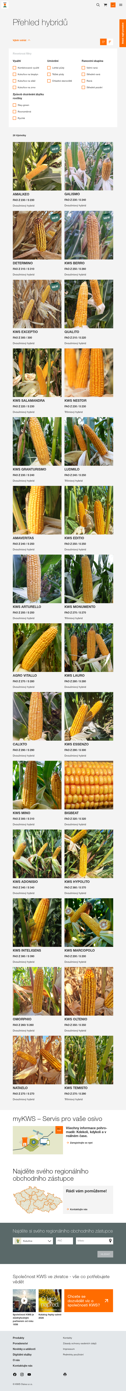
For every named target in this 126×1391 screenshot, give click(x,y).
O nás (16, 1360)
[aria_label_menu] (121, 5)
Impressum (69, 1348)
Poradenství (20, 1343)
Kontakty (67, 1337)
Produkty (18, 1337)
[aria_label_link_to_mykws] (113, 4)
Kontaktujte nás (22, 1365)
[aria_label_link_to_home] (5, 4)
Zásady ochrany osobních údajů (79, 1343)
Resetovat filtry (22, 53)
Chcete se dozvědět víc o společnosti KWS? (84, 1300)
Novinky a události (24, 1349)
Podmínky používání (73, 1354)
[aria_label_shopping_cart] (105, 4)
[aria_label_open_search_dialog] (98, 5)
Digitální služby (22, 1354)
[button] (24, 1307)
